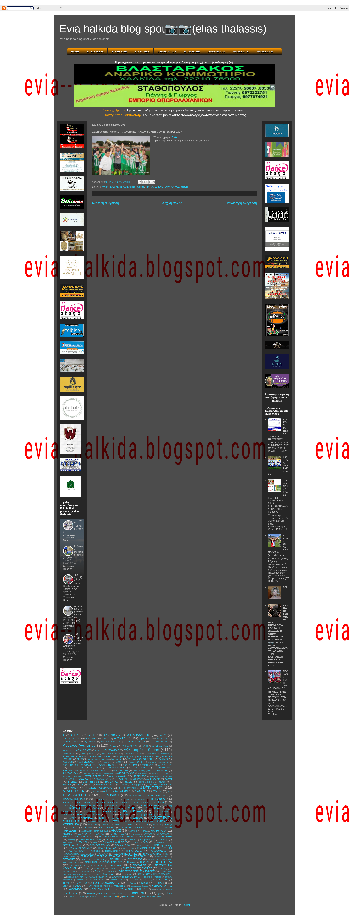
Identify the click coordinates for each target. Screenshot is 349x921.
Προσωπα (114, 865)
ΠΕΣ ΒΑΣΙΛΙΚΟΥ (137, 856)
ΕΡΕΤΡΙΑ (158, 802)
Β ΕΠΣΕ (72, 782)
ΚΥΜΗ (88, 827)
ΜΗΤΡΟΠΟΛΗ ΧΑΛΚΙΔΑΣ (77, 836)
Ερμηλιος (68, 805)
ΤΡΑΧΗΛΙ (131, 883)
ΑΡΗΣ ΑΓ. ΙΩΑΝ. (71, 773)
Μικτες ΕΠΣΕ (164, 836)
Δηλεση (96, 791)
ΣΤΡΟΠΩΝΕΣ (85, 871)
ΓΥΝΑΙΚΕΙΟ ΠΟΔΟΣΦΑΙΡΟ (98, 788)
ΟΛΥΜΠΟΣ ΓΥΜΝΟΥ (99, 845)
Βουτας (162, 782)
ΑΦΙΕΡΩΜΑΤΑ (153, 779)
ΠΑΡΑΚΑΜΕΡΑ (157, 850)
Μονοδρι (110, 839)
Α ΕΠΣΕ (75, 735)
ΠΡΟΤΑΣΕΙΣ (139, 865)
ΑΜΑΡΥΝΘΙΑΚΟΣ (86, 762)
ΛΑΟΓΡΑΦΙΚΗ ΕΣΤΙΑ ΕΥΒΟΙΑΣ (94, 831)
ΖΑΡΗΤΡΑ (91, 811)
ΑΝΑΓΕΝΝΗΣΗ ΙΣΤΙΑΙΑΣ (158, 762)
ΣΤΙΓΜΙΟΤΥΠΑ (69, 871)
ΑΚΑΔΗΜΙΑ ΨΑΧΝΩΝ (147, 756)
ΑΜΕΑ (119, 762)
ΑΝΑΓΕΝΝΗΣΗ (136, 762)
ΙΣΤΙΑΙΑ (110, 814)
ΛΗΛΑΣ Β (133, 831)
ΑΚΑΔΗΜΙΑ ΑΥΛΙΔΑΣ (132, 754)
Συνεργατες (109, 874)
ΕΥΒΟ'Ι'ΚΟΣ (127, 805)
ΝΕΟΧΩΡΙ (81, 842)
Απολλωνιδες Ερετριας (143, 771)
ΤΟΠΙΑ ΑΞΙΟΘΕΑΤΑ (106, 882)
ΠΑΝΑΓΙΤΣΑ (128, 848)
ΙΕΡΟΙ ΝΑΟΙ (94, 814)
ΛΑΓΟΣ (156, 828)
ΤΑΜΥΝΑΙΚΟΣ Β (118, 880)
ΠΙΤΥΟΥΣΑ (85, 860)
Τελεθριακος (147, 880)
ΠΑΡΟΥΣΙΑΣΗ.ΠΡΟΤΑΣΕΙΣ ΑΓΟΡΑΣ (78, 854)
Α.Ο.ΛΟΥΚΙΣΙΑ (71, 738)
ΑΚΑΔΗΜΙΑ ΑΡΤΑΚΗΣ (111, 754)
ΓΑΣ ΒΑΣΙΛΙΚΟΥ (104, 784)
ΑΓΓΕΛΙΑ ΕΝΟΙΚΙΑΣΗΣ (111, 742)
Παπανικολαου (112, 851)
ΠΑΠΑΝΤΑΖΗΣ (134, 850)
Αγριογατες (67, 750)
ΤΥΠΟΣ (159, 882)
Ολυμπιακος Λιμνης (161, 842)
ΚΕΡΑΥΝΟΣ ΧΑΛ (118, 821)
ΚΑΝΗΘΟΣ (87, 817)
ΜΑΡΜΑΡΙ (101, 834)
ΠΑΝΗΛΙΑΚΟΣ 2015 (146, 848)
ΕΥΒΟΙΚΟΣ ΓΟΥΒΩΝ (114, 808)
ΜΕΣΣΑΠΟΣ (149, 834)
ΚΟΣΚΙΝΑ (144, 824)
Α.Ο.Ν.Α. (91, 738)
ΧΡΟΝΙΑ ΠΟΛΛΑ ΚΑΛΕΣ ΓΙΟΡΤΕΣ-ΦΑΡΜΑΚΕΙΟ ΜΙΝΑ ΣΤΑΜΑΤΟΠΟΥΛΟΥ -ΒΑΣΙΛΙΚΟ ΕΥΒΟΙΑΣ (278, 496)
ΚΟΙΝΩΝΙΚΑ (142, 51)
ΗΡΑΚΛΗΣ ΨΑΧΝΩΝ (160, 812)
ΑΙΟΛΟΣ (93, 753)
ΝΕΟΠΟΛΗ (67, 842)
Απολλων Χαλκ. (120, 770)
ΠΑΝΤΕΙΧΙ (167, 848)
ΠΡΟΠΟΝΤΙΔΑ (164, 862)
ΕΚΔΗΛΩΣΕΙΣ (75, 795)
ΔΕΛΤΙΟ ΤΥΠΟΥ (74, 791)
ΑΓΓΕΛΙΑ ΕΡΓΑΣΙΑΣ (135, 741)
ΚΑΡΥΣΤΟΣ (117, 817)
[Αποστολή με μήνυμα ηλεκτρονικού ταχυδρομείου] (140, 182)
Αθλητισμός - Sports (133, 186)
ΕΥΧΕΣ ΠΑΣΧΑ (151, 808)
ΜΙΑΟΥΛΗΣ (145, 836)
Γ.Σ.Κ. (89, 785)
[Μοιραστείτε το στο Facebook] (150, 182)
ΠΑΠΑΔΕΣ (95, 851)
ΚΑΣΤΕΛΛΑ (136, 817)
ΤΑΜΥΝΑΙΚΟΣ (172, 186)
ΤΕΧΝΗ (66, 883)
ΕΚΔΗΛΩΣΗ (111, 795)
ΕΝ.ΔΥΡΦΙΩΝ (99, 799)
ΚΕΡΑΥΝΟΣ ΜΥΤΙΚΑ (97, 821)
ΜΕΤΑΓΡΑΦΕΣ (163, 834)
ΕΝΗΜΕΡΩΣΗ (114, 799)
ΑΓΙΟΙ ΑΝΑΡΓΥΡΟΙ (130, 746)
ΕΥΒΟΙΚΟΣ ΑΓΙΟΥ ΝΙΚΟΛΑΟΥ (82, 808)
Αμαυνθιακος (107, 762)
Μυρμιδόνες (146, 839)
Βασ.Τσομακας (91, 781)
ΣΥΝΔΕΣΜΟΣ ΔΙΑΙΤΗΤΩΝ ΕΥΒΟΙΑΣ (137, 871)
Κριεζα (168, 824)
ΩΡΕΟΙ (142, 889)
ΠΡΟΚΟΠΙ (145, 862)
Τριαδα (144, 883)
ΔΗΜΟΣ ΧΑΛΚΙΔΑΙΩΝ (115, 791)
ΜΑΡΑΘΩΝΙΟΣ (84, 834)
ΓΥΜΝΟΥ (73, 787)
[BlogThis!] (143, 182)
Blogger (186, 905)
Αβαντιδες (145, 738)
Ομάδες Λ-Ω (265, 51)
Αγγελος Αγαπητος (112, 186)
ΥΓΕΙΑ (65, 886)
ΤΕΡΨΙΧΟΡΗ (162, 880)
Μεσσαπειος (135, 834)
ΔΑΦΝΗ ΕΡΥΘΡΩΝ (127, 788)
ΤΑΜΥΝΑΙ (81, 880)
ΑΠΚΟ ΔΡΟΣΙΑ (141, 767)
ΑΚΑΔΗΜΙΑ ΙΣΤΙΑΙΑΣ (100, 756)
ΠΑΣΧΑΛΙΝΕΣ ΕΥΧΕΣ (125, 853)
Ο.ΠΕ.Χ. (135, 842)
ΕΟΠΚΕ (127, 799)
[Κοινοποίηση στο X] (147, 182)
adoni (158, 889)
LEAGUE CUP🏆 (111, 896)
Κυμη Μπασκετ (107, 827)
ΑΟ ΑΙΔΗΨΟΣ (165, 765)
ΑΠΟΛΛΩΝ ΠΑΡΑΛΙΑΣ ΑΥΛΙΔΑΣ (92, 770)
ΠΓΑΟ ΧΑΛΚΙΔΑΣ (152, 854)
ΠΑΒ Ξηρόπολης (163, 845)
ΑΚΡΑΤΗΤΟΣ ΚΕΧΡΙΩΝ (98, 759)
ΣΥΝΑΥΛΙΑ (109, 871)
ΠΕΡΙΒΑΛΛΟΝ (69, 857)
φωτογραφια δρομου (139, 886)
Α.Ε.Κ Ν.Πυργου (112, 735)
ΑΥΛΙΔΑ (83, 779)
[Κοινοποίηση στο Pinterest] (153, 182)
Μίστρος (71, 840)
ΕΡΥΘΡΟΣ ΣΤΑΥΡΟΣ (108, 806)
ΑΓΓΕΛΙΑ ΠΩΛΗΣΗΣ (160, 742)
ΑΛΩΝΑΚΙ (68, 762)
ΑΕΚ (97, 750)
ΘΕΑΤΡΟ (67, 814)
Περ (167, 854)
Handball (72, 897)
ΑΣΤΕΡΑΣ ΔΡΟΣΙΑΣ (94, 776)
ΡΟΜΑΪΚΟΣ (114, 869)
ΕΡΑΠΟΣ (67, 802)
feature (184, 186)
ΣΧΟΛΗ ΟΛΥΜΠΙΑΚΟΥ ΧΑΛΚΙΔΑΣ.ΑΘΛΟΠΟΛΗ (87, 877)
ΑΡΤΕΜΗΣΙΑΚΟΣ (125, 773)
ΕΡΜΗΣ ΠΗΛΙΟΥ (86, 805)
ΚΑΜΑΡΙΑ (72, 818)
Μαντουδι (67, 834)
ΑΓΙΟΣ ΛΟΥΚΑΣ (160, 746)
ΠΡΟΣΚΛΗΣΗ (96, 866)
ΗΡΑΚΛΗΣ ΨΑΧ (154, 186)
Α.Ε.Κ (91, 735)
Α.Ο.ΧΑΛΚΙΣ (122, 738)
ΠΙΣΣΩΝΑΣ (69, 859)
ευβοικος (168, 806)
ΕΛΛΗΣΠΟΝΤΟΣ (74, 798)
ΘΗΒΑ (79, 814)
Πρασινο (131, 862)
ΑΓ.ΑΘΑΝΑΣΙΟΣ (70, 741)
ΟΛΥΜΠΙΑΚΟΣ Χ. (72, 845)
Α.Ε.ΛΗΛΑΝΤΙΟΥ (138, 735)
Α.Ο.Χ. (106, 739)
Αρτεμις (155, 773)
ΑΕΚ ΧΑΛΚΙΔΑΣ (111, 750)
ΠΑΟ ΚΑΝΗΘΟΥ (76, 851)
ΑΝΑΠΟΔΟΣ (148, 765)
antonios (168, 889)
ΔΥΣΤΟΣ (157, 791)
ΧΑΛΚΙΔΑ (75, 888)
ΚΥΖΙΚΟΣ (73, 827)
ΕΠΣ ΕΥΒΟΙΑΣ (157, 799)
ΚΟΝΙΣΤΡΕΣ (106, 825)
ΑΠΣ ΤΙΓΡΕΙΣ (162, 770)
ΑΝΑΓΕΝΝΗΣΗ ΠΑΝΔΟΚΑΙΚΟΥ (79, 765)
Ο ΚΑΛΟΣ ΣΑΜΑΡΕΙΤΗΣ (115, 842)
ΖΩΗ (285, 587)
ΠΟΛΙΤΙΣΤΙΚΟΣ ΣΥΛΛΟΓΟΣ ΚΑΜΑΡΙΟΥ (103, 862)
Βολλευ (128, 781)
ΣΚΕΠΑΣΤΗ (129, 868)
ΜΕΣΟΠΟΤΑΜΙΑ (119, 834)
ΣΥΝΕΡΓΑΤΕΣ (119, 51)
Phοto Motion (129, 896)
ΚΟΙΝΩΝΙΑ (162, 821)
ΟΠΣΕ (147, 845)
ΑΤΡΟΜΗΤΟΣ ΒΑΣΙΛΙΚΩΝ (161, 776)
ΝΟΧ (95, 842)
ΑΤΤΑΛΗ (70, 779)
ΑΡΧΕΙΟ (165, 773)
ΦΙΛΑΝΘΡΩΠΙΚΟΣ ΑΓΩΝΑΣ (98, 886)
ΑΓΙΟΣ (145, 746)
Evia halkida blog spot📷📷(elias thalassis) (163, 29)
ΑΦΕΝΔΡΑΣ (138, 779)
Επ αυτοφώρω (140, 799)
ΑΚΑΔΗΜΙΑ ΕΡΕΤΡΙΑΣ (74, 756)
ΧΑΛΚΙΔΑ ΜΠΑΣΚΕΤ (101, 889)
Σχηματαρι (127, 874)
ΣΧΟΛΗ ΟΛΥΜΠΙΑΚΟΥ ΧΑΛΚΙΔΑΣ (155, 874)
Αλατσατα (116, 759)
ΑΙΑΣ (83, 754)
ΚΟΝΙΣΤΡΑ (92, 825)
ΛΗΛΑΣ (116, 830)
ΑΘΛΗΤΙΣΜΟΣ (216, 51)
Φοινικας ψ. (120, 886)
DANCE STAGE (117, 894)
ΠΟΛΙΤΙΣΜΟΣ (134, 859)
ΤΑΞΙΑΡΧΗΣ (134, 880)
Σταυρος (163, 868)
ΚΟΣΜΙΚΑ (157, 825)
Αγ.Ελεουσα (90, 741)
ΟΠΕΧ (138, 845)
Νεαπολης (163, 839)
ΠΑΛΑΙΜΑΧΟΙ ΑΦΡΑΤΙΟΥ (80, 848)
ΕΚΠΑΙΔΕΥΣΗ (135, 796)
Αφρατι (168, 779)
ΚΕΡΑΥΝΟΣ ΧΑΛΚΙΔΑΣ (143, 821)
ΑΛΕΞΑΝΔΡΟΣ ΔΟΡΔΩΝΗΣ (141, 759)
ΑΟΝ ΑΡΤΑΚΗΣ (117, 767)
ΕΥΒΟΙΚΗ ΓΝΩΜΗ (150, 805)
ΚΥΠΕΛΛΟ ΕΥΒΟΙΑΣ (134, 827)
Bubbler (103, 893)
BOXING (91, 893)
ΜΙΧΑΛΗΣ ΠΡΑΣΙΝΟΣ (90, 839)
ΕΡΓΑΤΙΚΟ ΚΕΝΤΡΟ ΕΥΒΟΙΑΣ (135, 803)
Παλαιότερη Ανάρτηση (241, 203)
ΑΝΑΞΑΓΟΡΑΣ (130, 765)
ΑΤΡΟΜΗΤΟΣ (139, 776)
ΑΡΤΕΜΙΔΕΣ (143, 773)
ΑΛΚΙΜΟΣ (163, 759)
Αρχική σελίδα (172, 203)
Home (75, 51)
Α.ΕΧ (163, 735)
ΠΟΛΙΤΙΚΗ (115, 859)
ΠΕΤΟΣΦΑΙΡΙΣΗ (161, 857)
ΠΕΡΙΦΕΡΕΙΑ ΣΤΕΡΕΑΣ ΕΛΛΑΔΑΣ (100, 856)
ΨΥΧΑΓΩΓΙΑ (127, 889)
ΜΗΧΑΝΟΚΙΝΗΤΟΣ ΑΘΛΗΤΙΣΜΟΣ (116, 836)
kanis (82, 897)
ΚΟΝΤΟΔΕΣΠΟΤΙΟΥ (125, 824)
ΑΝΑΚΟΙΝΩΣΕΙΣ (108, 765)
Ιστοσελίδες (192, 51)
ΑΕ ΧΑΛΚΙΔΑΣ (83, 750)
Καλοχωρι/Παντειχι (145, 814)
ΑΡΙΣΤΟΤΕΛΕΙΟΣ (106, 773)
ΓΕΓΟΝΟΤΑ (122, 785)
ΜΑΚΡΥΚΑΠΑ (158, 830)
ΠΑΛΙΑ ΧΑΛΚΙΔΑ (107, 848)
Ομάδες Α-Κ (241, 51)
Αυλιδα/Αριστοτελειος (102, 779)
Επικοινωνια (95, 51)
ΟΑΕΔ (146, 842)
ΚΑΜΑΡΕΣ (166, 814)
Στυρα (98, 871)
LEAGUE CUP (93, 897)
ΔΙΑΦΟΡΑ (140, 791)
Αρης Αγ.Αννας (89, 773)
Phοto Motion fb (148, 897)
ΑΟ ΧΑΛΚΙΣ (96, 767)
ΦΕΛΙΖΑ (77, 886)
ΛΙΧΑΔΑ (144, 831)
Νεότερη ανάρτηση (105, 203)
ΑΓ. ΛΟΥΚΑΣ (163, 739)
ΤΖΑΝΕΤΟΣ (81, 883)
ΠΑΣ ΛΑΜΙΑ (103, 854)
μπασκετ (132, 840)
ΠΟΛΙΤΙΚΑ (99, 859)
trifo (159, 897)
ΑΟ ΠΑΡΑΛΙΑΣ (75, 767)
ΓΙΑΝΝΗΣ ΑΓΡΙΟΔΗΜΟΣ (160, 784)
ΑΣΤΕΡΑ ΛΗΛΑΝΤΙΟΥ (72, 776)
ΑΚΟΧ (80, 759)
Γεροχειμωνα (137, 784)
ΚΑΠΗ (102, 818)
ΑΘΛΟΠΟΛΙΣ (69, 753)
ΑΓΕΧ (113, 746)
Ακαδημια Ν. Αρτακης (124, 757)
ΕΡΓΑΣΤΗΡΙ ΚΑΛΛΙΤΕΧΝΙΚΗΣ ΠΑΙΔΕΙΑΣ (97, 802)
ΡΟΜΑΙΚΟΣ (99, 869)
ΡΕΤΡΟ (87, 869)
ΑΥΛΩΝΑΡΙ (121, 779)
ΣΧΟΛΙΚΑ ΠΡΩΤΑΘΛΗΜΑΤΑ (126, 877)
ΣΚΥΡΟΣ (147, 868)
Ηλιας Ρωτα (109, 811)
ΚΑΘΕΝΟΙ (125, 814)
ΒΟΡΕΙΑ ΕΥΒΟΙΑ (146, 782)
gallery (168, 893)
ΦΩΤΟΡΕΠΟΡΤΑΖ (162, 885)
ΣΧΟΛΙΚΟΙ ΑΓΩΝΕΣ (152, 877)
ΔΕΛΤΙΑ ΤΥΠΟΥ (167, 51)
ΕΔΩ (174, 137)
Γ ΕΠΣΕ (79, 784)
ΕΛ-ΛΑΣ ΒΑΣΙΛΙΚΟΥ (157, 795)
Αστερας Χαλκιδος (118, 776)
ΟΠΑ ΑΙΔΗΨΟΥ (122, 845)
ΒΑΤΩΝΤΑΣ (111, 781)
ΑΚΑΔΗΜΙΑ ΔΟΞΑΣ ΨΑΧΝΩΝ (156, 754)
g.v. (159, 893)
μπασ (121, 840)
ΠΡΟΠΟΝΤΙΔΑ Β (77, 866)
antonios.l (72, 893)
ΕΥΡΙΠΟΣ (132, 808)
